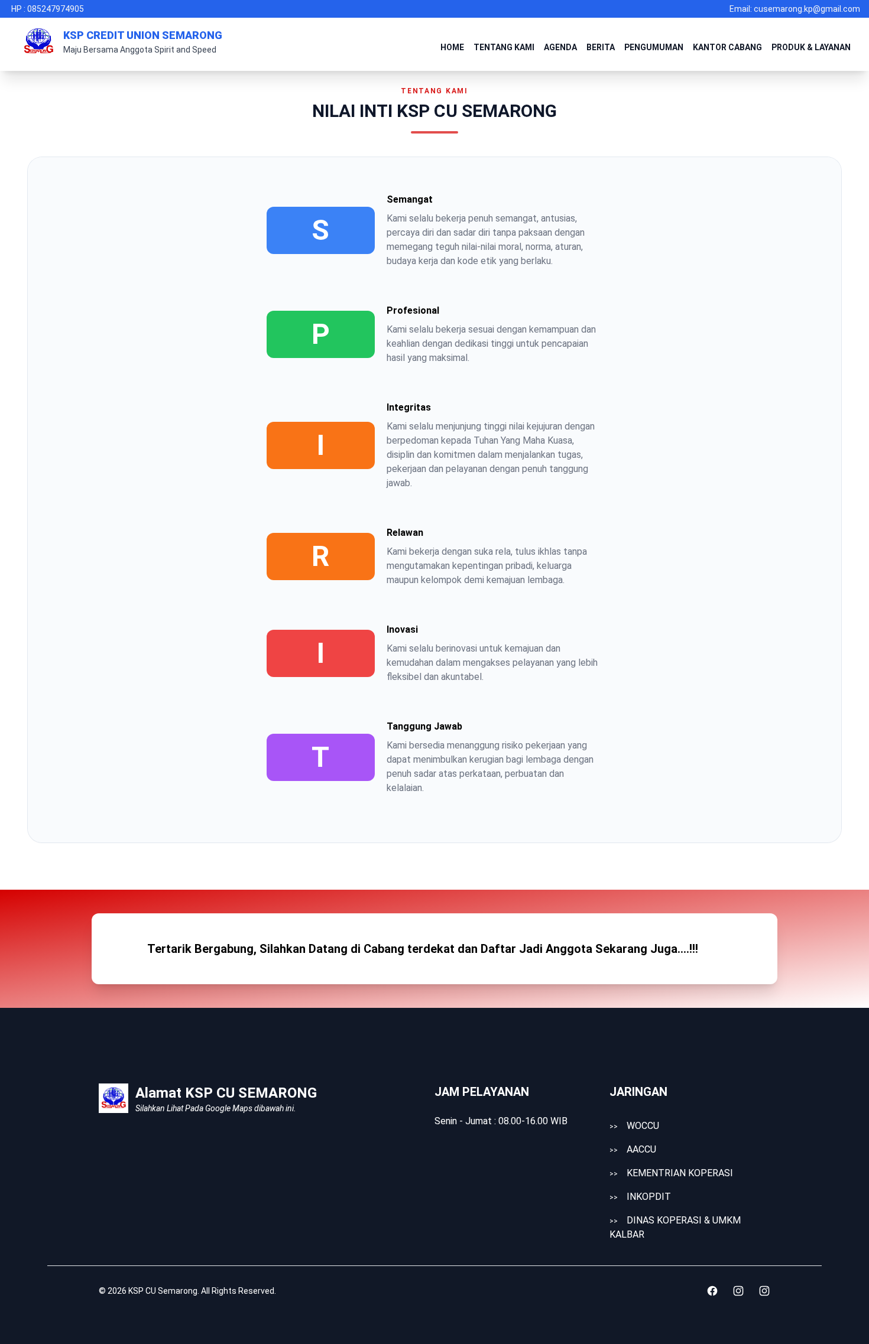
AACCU (632, 1149)
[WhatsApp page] (764, 1291)
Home (452, 47)
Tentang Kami (504, 47)
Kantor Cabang (727, 47)
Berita (600, 47)
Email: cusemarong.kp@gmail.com (794, 9)
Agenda (560, 47)
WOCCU (634, 1125)
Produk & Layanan (811, 47)
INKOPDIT (640, 1196)
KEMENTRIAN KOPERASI (671, 1173)
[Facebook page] (712, 1291)
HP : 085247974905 (47, 9)
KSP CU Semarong (162, 1291)
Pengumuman (653, 47)
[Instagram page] (738, 1291)
